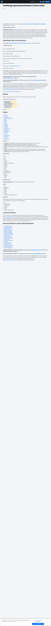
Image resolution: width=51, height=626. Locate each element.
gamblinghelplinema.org (10, 78)
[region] (25, 622)
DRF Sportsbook (7, 235)
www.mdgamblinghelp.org (37, 80)
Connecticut (6, 117)
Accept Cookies (38, 623)
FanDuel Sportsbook (8, 236)
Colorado (6, 116)
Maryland (6, 126)
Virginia (5, 137)
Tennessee (6, 136)
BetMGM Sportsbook (8, 227)
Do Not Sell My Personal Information (38, 621)
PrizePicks (6, 241)
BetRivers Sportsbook (8, 229)
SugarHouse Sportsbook (9, 245)
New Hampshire (7, 130)
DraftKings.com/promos (9, 91)
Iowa (5, 122)
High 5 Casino (6, 239)
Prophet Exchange (7, 242)
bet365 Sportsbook (8, 226)
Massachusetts (7, 128)
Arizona (5, 114)
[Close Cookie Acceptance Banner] (49, 622)
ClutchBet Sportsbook (8, 233)
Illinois (5, 119)
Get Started (47, 1)
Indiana (5, 120)
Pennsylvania (6, 135)
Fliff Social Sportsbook (8, 238)
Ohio (5, 134)
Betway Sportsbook (8, 230)
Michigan (6, 129)
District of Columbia (8, 118)
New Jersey (6, 131)
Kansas (5, 123)
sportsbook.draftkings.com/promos (10, 89)
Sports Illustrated (7, 244)
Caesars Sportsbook (8, 232)
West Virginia (6, 139)
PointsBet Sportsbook (8, 240)
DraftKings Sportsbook (9, 216)
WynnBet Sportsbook (8, 247)
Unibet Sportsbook (8, 246)
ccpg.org (25, 80)
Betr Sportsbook (7, 228)
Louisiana (6, 125)
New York (6, 133)
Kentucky (6, 124)
